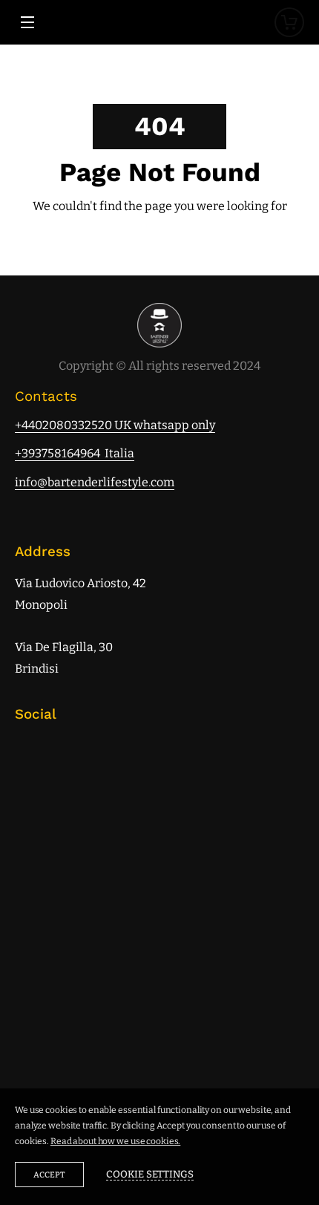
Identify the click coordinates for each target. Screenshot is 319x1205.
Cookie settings (150, 1174)
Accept (49, 1175)
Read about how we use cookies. (115, 1141)
